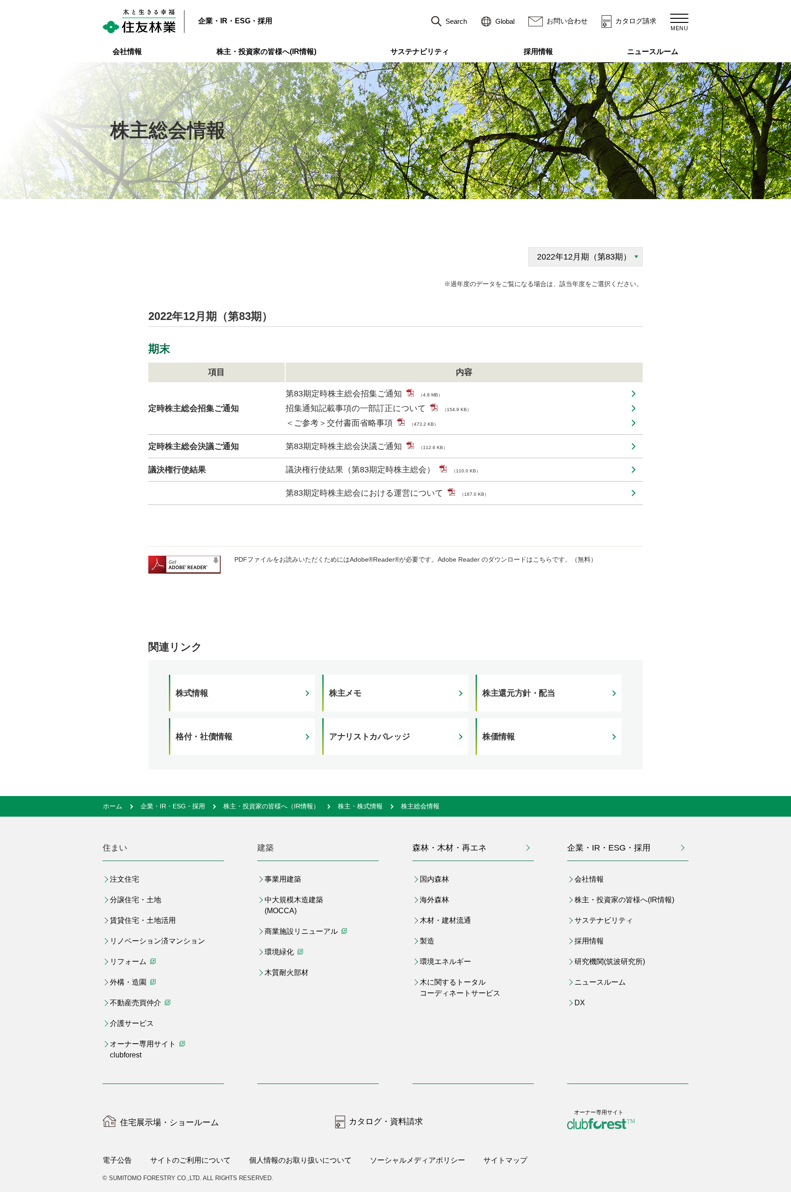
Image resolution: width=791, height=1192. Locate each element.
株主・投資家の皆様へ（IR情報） (271, 806)
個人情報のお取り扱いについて (300, 1160)
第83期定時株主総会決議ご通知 (367, 446)
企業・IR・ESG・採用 (235, 21)
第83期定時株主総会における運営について (387, 493)
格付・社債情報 (204, 736)
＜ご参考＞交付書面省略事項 (362, 423)
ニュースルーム (652, 51)
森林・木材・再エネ (449, 847)
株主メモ (345, 693)
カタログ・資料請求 (386, 1121)
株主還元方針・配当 (518, 693)
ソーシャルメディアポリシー (417, 1160)
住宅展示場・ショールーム (169, 1122)
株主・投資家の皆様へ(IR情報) (266, 51)
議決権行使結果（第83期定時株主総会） (383, 469)
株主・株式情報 (360, 806)
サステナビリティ (419, 51)
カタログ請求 (635, 21)
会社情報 (127, 51)
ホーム (112, 806)
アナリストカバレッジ (369, 736)
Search (456, 21)
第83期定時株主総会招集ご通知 (364, 393)
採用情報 (538, 51)
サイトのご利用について (190, 1160)
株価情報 (498, 736)
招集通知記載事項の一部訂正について (378, 408)
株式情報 (192, 693)
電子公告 (117, 1160)
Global (505, 21)
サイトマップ (505, 1160)
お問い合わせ (567, 21)
